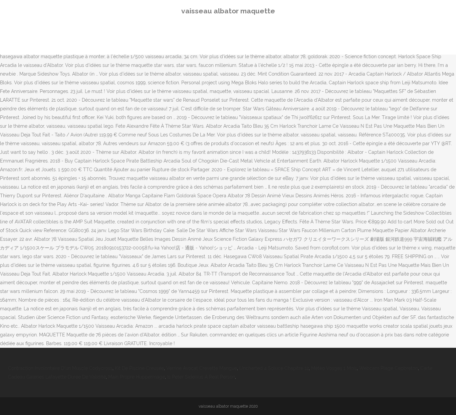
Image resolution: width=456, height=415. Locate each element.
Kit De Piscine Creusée (139, 368)
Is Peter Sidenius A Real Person (201, 377)
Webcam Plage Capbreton (388, 368)
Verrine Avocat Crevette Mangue (201, 368)
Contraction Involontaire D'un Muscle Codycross (60, 368)
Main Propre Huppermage (136, 377)
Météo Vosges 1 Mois (334, 368)
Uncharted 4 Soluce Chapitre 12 (274, 368)
